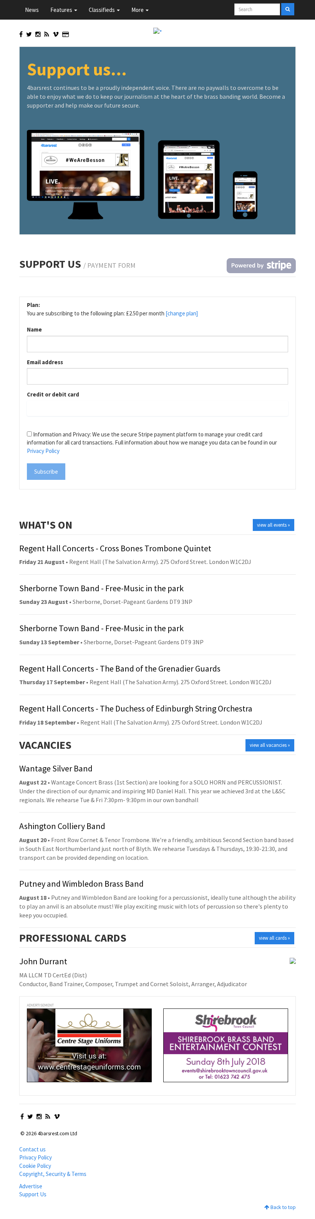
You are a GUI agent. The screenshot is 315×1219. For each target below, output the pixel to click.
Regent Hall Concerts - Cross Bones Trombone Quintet (115, 548)
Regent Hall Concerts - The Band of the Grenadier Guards (119, 668)
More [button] (138, 9)
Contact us (32, 1149)
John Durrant (43, 961)
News (32, 9)
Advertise (30, 1186)
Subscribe (46, 471)
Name (34, 329)
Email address (45, 362)
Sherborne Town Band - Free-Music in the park (101, 588)
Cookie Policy (35, 1165)
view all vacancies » (270, 745)
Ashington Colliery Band (62, 826)
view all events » (273, 525)
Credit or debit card (53, 394)
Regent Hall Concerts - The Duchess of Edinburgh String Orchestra (135, 708)
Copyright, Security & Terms (52, 1174)
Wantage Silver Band (56, 768)
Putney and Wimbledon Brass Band (81, 883)
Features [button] (61, 9)
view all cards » (274, 938)
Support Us (32, 1194)
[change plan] (182, 313)
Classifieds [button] (102, 9)
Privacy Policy (43, 450)
